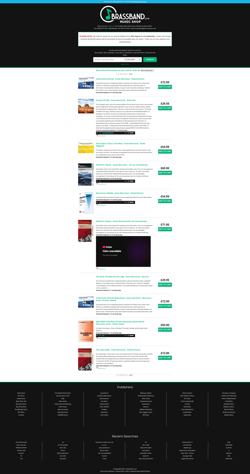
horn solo (63, 448)
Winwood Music (229, 404)
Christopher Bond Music (63, 393)
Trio (21, 459)
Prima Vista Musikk (187, 401)
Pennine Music (187, 393)
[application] (115, 132)
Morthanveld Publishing (146, 396)
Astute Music (21, 398)
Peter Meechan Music (187, 396)
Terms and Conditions (107, 471)
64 (146, 442)
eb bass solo (21, 450)
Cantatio (21, 415)
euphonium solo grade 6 (187, 450)
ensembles (228, 445)
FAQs (127, 471)
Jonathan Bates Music (104, 396)
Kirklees (104, 409)
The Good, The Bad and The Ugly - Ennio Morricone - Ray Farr (122, 276)
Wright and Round (229, 412)
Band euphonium (63, 453)
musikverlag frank (146, 401)
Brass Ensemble (109, 53)
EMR (62, 398)
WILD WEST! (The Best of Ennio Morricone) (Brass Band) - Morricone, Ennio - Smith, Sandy (120, 322)
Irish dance (146, 450)
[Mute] (128, 133)
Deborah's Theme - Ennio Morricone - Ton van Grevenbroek (122, 165)
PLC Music (187, 398)
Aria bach (63, 459)
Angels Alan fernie (187, 459)
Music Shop (146, 398)
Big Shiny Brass (21, 407)
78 (21, 456)
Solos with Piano (138, 53)
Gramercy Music (63, 412)
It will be (229, 448)
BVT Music (21, 412)
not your (21, 453)
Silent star (228, 459)
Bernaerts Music (21, 404)
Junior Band (120, 53)
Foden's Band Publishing (63, 404)
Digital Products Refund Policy (140, 471)
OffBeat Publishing (146, 409)
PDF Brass (146, 415)
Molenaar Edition (145, 393)
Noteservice (146, 404)
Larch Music (104, 415)
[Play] (97, 133)
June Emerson (104, 398)
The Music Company (228, 393)
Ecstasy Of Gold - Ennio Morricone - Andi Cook (116, 100)
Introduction (187, 445)
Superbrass (187, 415)
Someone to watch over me (104, 442)
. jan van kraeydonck (104, 453)
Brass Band (98, 53)
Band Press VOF (21, 401)
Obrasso (146, 407)
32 (63, 442)
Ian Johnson (104, 393)
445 (229, 456)
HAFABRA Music (63, 415)
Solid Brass (187, 407)
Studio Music (187, 412)
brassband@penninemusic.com (145, 28)
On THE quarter (63, 445)
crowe (104, 459)
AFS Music (21, 396)
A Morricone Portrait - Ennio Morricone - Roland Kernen (120, 79)
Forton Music (63, 407)
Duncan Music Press (63, 396)
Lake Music (104, 412)
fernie (63, 450)
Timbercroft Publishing (228, 396)
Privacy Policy (120, 471)
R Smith (187, 404)
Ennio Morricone (21, 442)
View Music (102, 136)
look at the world (145, 448)
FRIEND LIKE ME (21, 448)
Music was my (21, 445)
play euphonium (104, 448)
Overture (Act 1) (187, 442)
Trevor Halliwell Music (229, 398)
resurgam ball (187, 456)
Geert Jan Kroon (63, 409)
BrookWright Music (21, 409)
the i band (145, 445)
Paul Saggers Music (145, 412)
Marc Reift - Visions (187, 453)
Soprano (229, 453)
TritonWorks (229, 401)
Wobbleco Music (228, 407)
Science (104, 456)
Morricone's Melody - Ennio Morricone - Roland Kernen (120, 193)
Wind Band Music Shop (138, 2)
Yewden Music (228, 415)
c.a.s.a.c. (104, 445)
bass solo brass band (146, 459)
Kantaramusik (104, 404)
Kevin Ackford (104, 407)
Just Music (104, 401)
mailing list (111, 26)
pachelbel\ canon (145, 453)
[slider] (132, 132)
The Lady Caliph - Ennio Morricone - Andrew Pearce (118, 350)
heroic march (104, 450)
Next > (131, 74)
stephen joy (187, 448)
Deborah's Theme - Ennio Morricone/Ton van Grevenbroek (121, 221)
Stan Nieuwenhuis (187, 409)
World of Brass (229, 409)
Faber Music (63, 401)
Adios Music (21, 393)
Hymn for (146, 456)
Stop (228, 442)
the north (63, 456)
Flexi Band (128, 53)
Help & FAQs (125, 64)
